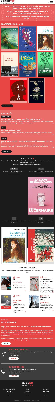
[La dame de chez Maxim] (41, 196)
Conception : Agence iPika (36, 400)
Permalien (13, 283)
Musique (27, 389)
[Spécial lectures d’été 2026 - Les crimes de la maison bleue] (27, 38)
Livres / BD (9, 391)
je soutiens (14, 376)
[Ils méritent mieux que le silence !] (27, 131)
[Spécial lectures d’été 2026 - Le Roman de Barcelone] (27, 64)
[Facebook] (28, 385)
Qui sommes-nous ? (27, 393)
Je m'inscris (14, 358)
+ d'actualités (7, 151)
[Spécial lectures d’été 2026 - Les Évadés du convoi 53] (9, 64)
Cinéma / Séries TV (9, 393)
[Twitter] (30, 385)
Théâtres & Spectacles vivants (9, 389)
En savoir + (6, 343)
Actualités (27, 395)
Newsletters (45, 393)
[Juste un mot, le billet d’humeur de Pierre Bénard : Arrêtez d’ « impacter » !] (27, 120)
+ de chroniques (7, 106)
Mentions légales (27, 400)
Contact (45, 395)
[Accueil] (8, 2)
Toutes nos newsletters (14, 355)
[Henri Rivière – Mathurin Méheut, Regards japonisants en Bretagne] (41, 245)
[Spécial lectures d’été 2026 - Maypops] (36, 90)
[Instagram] (32, 385)
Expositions (9, 395)
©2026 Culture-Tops (17, 400)
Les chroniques (46, 391)
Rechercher (27, 391)
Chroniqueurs (45, 389)
